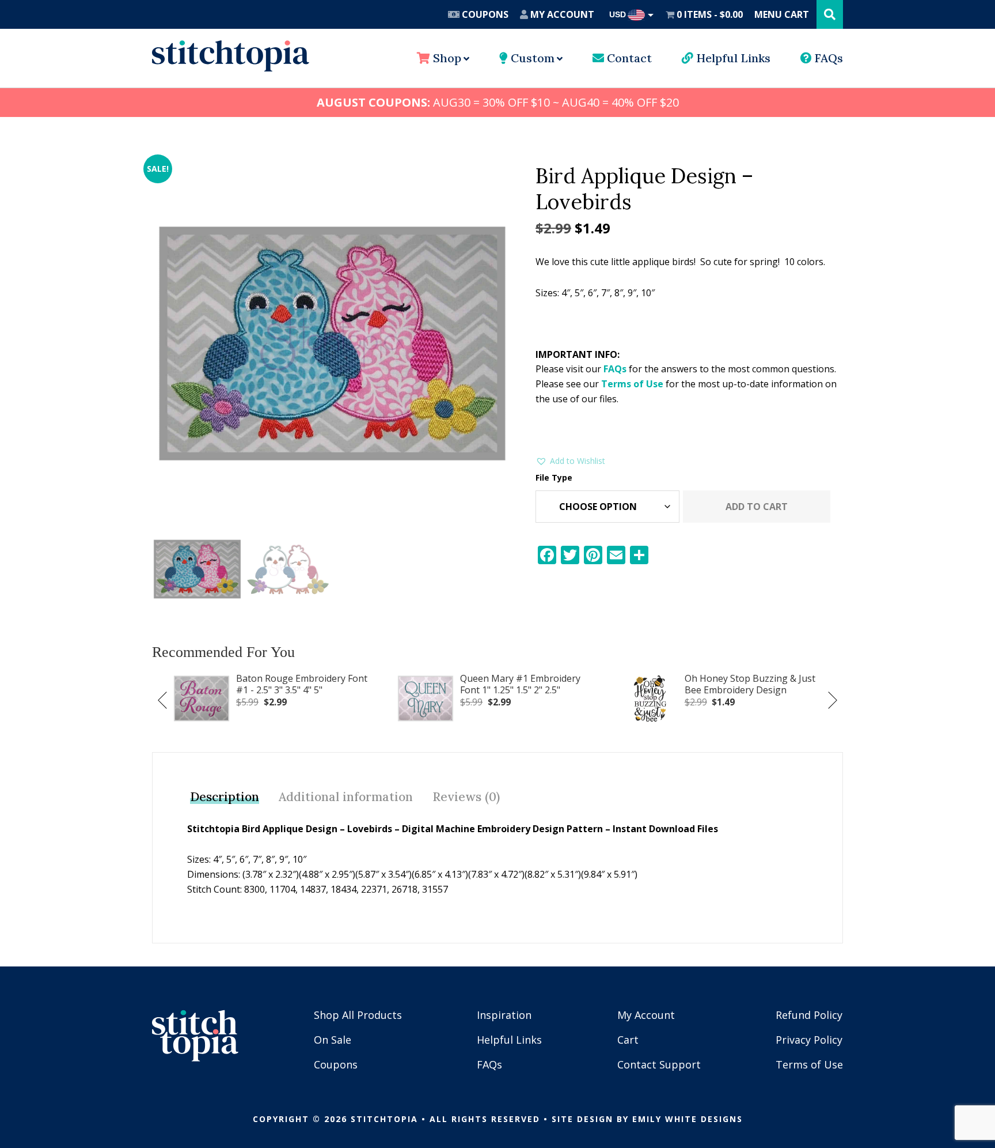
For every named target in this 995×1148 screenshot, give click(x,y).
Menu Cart (781, 14)
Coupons (483, 14)
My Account (561, 14)
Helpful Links (731, 58)
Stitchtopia (230, 55)
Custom (531, 58)
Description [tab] (224, 797)
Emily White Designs (687, 1118)
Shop (445, 58)
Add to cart (757, 506)
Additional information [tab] (346, 797)
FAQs (827, 58)
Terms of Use (632, 383)
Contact (628, 58)
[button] (570, 461)
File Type (554, 477)
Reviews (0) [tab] (466, 797)
